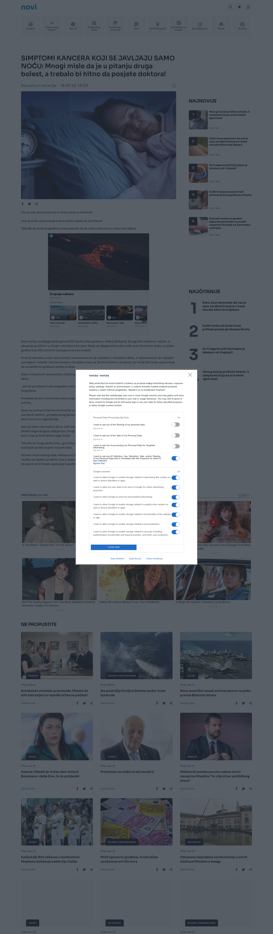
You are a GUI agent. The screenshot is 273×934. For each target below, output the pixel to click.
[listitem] (136, 417)
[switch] (176, 424)
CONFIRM (114, 547)
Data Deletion (117, 558)
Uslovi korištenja (154, 558)
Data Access (135, 558)
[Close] (191, 376)
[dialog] (136, 467)
